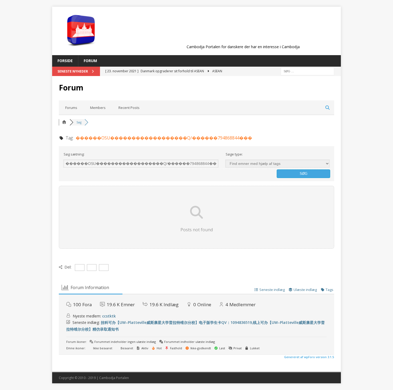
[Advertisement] (243, 30)
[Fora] (64, 122)
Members (98, 107)
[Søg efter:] (307, 70)
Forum (90, 60)
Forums (71, 107)
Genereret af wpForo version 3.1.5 (308, 357)
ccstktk (109, 316)
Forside (65, 60)
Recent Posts (129, 107)
